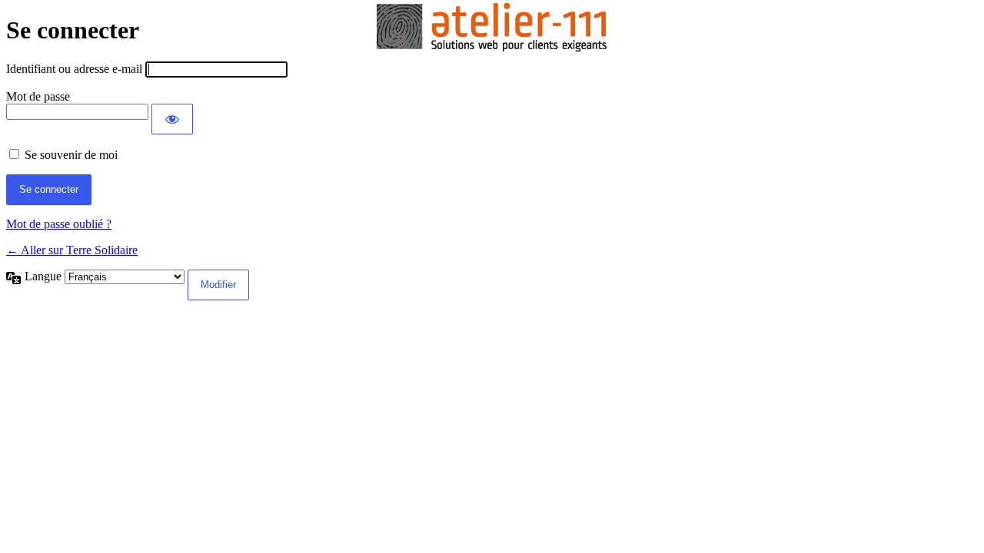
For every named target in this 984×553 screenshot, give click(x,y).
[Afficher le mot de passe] (172, 119)
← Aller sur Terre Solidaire (72, 250)
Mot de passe (38, 96)
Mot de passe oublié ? (58, 223)
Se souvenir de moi (71, 154)
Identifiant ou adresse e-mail (74, 68)
